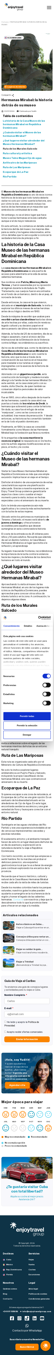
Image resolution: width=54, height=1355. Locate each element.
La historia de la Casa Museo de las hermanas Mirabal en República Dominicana (24, 124)
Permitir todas (27, 716)
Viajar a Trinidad (24, 962)
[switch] (46, 685)
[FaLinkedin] (34, 1318)
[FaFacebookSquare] (12, 1318)
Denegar (27, 735)
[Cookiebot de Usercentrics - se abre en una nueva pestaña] (38, 618)
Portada (4, 22)
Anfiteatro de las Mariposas (20, 163)
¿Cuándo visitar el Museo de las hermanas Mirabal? (22, 134)
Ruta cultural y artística (18, 153)
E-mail (8, 1008)
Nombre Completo (14, 995)
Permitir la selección (27, 725)
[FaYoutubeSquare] (42, 1318)
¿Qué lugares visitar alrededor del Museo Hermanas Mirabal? (23, 142)
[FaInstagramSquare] (19, 1318)
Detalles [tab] (28, 626)
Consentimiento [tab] (11, 626)
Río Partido (10, 177)
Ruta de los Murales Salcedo (20, 149)
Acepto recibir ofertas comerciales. (25, 1031)
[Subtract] (27, 1318)
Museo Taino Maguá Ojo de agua (22, 158)
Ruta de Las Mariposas (17, 167)
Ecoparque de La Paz (16, 172)
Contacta (18, 899)
